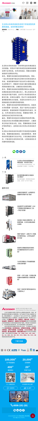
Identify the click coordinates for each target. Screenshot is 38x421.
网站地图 (27, 416)
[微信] (14, 151)
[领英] (17, 151)
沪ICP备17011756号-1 (19, 417)
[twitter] (24, 151)
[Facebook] (20, 151)
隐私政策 (21, 416)
